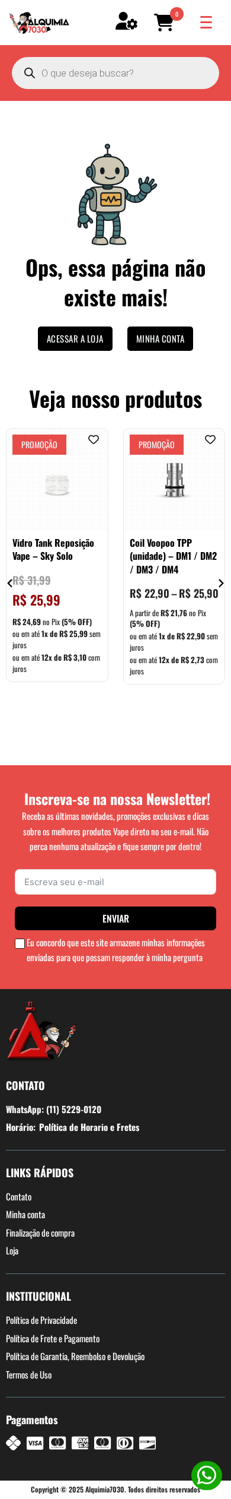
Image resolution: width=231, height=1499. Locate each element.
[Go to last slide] (10, 583)
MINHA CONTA (160, 338)
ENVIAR (115, 918)
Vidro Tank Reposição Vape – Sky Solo (53, 549)
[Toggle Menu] (206, 22)
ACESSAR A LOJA (75, 338)
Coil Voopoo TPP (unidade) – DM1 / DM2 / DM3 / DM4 (173, 555)
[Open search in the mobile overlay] (115, 73)
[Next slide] (220, 583)
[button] (165, 22)
